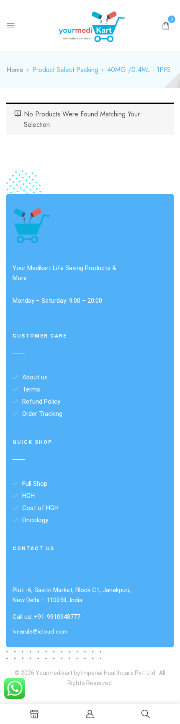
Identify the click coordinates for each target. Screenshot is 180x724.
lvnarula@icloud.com (40, 631)
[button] (166, 25)
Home (14, 70)
